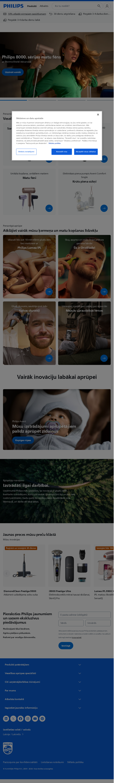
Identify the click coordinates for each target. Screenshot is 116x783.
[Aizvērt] (98, 114)
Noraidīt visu (61, 151)
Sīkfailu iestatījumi (26, 151)
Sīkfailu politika (54, 143)
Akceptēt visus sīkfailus (86, 151)
